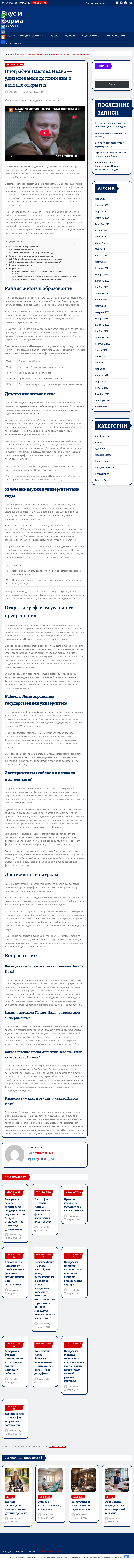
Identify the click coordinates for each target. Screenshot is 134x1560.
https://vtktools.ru (44, 1152)
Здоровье (70, 35)
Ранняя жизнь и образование (23, 246)
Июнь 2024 (100, 243)
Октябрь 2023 (102, 293)
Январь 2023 (101, 318)
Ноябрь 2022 (101, 331)
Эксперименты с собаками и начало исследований (37, 262)
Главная (9, 35)
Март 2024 (100, 261)
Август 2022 (101, 350)
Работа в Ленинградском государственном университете (39, 259)
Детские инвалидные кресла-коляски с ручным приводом (16, 1507)
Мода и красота (92, 35)
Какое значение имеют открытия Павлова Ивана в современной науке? (47, 276)
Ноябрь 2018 (101, 387)
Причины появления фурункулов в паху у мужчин (73, 1204)
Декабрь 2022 (102, 324)
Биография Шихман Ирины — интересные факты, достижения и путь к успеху (43, 1210)
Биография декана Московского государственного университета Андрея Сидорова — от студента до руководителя (15, 1214)
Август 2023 (101, 299)
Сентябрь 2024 (102, 224)
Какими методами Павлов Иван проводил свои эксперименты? (44, 274)
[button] (75, 242)
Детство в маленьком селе (25, 249)
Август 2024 (101, 230)
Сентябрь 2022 (102, 343)
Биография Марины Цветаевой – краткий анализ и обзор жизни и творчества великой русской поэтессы (74, 1366)
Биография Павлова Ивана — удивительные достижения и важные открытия (53, 54)
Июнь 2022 (100, 362)
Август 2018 (101, 406)
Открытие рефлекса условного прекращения (31, 255)
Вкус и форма (12, 16)
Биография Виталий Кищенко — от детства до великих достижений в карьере (73, 1273)
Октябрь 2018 (102, 394)
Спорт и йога (12, 43)
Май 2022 (100, 368)
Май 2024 (100, 249)
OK (126, 1557)
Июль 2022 (100, 356)
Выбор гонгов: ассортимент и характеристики (81, 1505)
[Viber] (3, 21)
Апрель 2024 (101, 255)
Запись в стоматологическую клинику (49, 1505)
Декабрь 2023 (102, 280)
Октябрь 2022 (102, 337)
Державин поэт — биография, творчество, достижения (14, 1419)
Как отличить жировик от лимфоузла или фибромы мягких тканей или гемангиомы (14, 1273)
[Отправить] (3, 42)
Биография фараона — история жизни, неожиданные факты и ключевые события (15, 1362)
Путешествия (116, 35)
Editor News (56, 1551)
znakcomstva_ (75, 1216)
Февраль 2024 (102, 268)
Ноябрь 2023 (101, 287)
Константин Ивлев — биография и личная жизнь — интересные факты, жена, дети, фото (43, 1362)
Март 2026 (100, 211)
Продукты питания (33, 35)
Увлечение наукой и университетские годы (33, 252)
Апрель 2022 (101, 375)
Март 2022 (100, 381)
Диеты (55, 35)
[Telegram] (3, 26)
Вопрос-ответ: (15, 268)
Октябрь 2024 (102, 217)
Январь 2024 (101, 274)
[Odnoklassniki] (3, 37)
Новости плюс (102, 461)
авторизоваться (57, 1446)
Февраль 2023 (102, 312)
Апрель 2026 (101, 205)
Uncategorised (102, 436)
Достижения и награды (20, 265)
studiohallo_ (15, 91)
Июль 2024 (100, 236)
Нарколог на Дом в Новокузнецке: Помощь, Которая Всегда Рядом (108, 166)
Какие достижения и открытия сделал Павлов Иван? (39, 279)
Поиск (103, 66)
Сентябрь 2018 (102, 400)
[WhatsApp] (3, 16)
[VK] (3, 32)
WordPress (42, 1551)
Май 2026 (100, 198)
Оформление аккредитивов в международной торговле (115, 1507)
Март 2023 (100, 305)
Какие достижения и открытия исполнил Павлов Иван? (40, 271)
